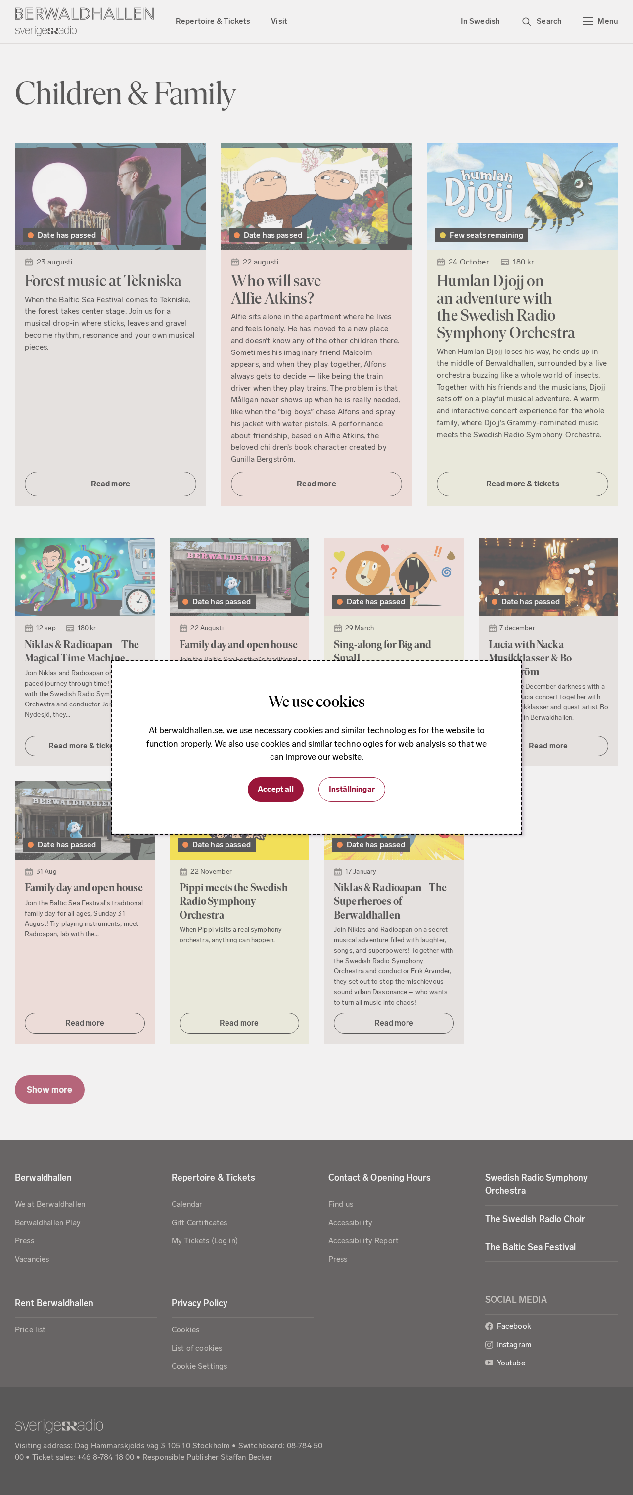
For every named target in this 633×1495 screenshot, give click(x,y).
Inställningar (352, 789)
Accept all (276, 789)
